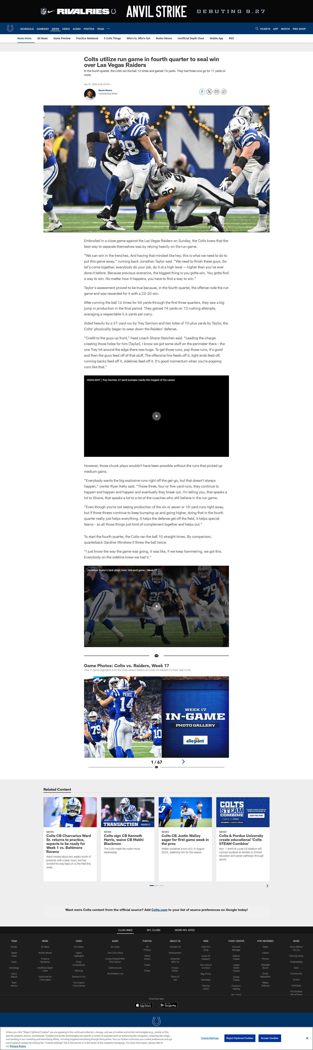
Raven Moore (105, 90)
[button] (156, 416)
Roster (14, 946)
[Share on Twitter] (209, 93)
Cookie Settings (210, 1038)
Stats (14, 961)
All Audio (115, 946)
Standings (14, 967)
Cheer (147, 970)
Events (296, 979)
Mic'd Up (79, 970)
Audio (115, 941)
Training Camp (296, 956)
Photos (147, 941)
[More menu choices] (108, 28)
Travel (147, 965)
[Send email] (217, 93)
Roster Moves (45, 952)
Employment (175, 952)
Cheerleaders (296, 961)
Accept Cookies (270, 1038)
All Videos (79, 946)
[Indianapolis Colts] (156, 1022)
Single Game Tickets (236, 968)
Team (14, 941)
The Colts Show (115, 952)
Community (296, 973)
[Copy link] (224, 92)
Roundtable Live (115, 973)
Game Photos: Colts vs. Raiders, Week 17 (126, 665)
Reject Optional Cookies (239, 1038)
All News (45, 946)
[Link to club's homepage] (10, 28)
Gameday (205, 979)
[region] (156, 1038)
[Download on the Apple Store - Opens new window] (143, 1005)
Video (79, 941)
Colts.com (159, 910)
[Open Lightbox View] (156, 725)
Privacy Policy (18, 1046)
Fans (296, 967)
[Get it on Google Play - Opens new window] (168, 1006)
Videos (265, 952)
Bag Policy (206, 973)
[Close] (307, 1038)
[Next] (183, 761)
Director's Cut (78, 976)
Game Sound (115, 967)
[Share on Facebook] (202, 93)
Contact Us (175, 946)
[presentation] (268, 886)
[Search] (257, 28)
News (45, 941)
